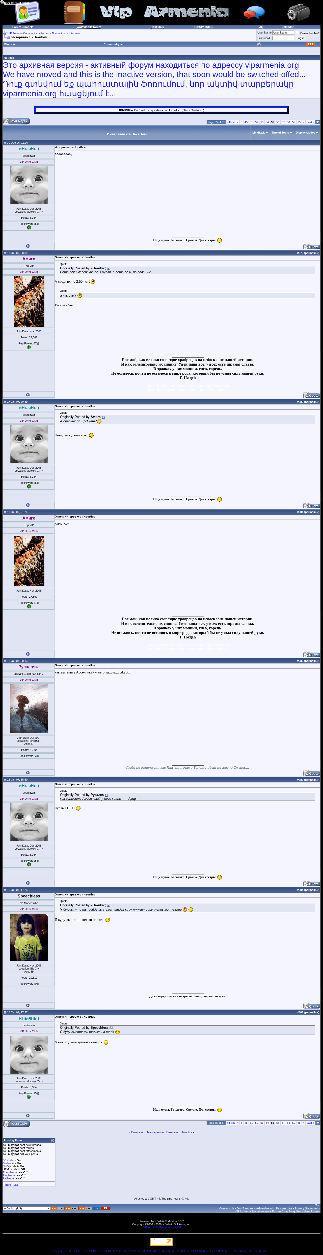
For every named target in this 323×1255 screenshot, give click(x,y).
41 (192, 1250)
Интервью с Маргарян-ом (147, 1132)
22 (120, 1250)
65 (299, 122)
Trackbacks (10, 1172)
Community (111, 44)
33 (162, 1250)
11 (79, 1250)
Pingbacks (9, 1175)
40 (188, 1250)
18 (105, 1250)
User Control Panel (16, 3)
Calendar (287, 26)
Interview (74, 33)
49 (222, 1250)
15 (94, 1250)
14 (90, 1250)
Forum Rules (11, 1184)
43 (200, 1250)
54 (267, 122)
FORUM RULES (204, 26)
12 (82, 1250)
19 (109, 1250)
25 (131, 1250)
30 (150, 1250)
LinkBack (258, 132)
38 (181, 1250)
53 (261, 122)
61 (268, 1250)
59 (293, 122)
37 (177, 1250)
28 (143, 1250)
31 (154, 1250)
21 (116, 1250)
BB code (8, 1160)
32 (158, 1250)
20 (113, 1250)
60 (264, 1250)
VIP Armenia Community (22, 33)
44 (203, 1250)
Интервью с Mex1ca (179, 1132)
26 (135, 1250)
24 (128, 1250)
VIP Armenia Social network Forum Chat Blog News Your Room (277, 1211)
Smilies (7, 1163)
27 (139, 1250)
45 (246, 122)
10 (75, 1250)
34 (166, 1250)
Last (310, 122)
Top (317, 1205)
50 (226, 1250)
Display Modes (305, 132)
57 (283, 122)
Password (263, 38)
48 (219, 1250)
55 (245, 1250)
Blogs (8, 44)
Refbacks (9, 1178)
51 (251, 122)
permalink (311, 252)
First (231, 122)
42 (196, 1250)
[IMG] (6, 1166)
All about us (58, 33)
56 (277, 122)
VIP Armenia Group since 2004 (162, 1227)
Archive (287, 1208)
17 (101, 1250)
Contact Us (226, 1208)
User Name (264, 32)
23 (124, 1250)
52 (256, 122)
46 (211, 1250)
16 (97, 1250)
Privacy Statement (307, 1208)
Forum (44, 33)
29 (147, 1250)
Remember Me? (309, 33)
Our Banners (245, 1208)
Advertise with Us (268, 1208)
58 (288, 122)
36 (173, 1250)
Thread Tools (280, 132)
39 (184, 1250)
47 (215, 1250)
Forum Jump (21, 26)
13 (86, 1250)
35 (169, 1250)
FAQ (260, 26)
